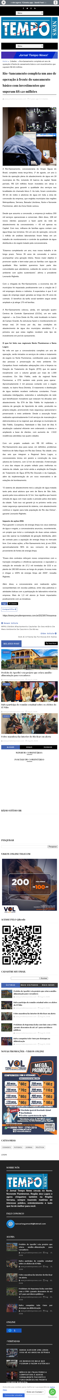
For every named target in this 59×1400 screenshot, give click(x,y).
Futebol (18, 1147)
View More (52, 643)
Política (40, 1147)
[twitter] (27, 8)
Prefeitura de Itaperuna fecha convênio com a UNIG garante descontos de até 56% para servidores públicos (35, 1027)
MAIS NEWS (48, 985)
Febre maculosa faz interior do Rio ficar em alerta (26, 736)
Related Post (11, 643)
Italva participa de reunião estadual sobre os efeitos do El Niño (28, 706)
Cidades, (44, 99)
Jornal (29, 1147)
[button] (14, 1395)
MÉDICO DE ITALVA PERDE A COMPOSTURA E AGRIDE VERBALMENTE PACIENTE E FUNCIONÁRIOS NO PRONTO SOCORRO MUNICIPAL (26, 1377)
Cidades (13, 61)
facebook (48, 747)
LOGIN (4, 1155)
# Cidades (13, 604)
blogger (10, 747)
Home (5, 61)
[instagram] (31, 8)
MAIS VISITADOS (29, 985)
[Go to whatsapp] (52, 1391)
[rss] (34, 8)
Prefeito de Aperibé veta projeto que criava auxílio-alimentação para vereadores (26, 674)
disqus (29, 747)
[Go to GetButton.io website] (52, 1397)
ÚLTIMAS (10, 985)
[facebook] (23, 8)
